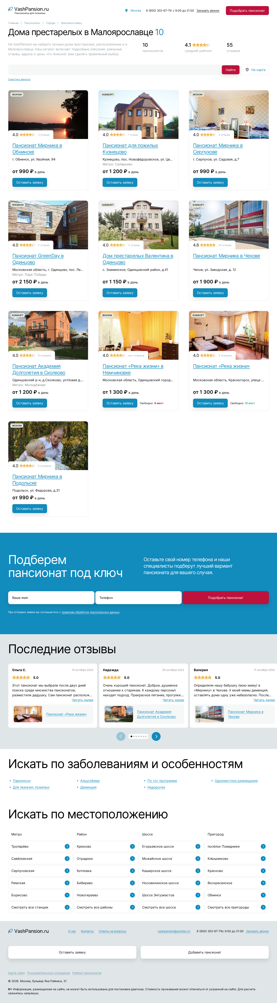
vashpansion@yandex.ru (174, 931)
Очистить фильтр (19, 79)
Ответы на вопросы (112, 931)
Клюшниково (218, 859)
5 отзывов (225, 355)
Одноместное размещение (236, 781)
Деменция (88, 787)
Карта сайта (16, 973)
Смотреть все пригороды (228, 907)
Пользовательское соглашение (48, 973)
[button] (131, 736)
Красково (215, 871)
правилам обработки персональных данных (90, 612)
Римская (18, 883)
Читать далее (82, 700)
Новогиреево (87, 895)
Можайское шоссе (157, 859)
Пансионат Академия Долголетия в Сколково (38, 369)
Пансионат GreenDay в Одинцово (37, 259)
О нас (72, 931)
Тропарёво (20, 846)
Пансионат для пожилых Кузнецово (130, 148)
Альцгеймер (90, 781)
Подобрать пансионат (247, 11)
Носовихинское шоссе (160, 883)
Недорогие (156, 787)
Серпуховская (22, 871)
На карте (258, 70)
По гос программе (162, 781)
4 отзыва (224, 134)
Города (50, 23)
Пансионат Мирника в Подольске (37, 480)
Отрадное (85, 859)
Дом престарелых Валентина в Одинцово (138, 259)
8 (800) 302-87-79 (159, 10)
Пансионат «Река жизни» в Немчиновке (133, 369)
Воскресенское (220, 883)
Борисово (19, 895)
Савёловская (21, 859)
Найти (231, 70)
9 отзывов (44, 355)
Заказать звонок (207, 10)
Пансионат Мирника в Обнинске (37, 148)
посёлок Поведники (224, 846)
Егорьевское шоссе (158, 846)
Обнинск (214, 895)
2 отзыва (43, 245)
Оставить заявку (29, 182)
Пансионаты (32, 23)
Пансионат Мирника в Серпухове (218, 148)
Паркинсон (22, 781)
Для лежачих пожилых (31, 787)
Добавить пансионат (204, 952)
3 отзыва (43, 134)
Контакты (87, 931)
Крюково (84, 846)
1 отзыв (133, 134)
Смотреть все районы (95, 907)
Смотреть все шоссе (159, 907)
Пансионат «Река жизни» (221, 366)
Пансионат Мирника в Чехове (226, 256)
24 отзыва (224, 245)
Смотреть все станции (29, 907)
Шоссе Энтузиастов (158, 895)
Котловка (84, 871)
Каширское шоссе (156, 871)
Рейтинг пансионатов (86, 973)
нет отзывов (136, 355)
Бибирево (85, 883)
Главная (13, 23)
